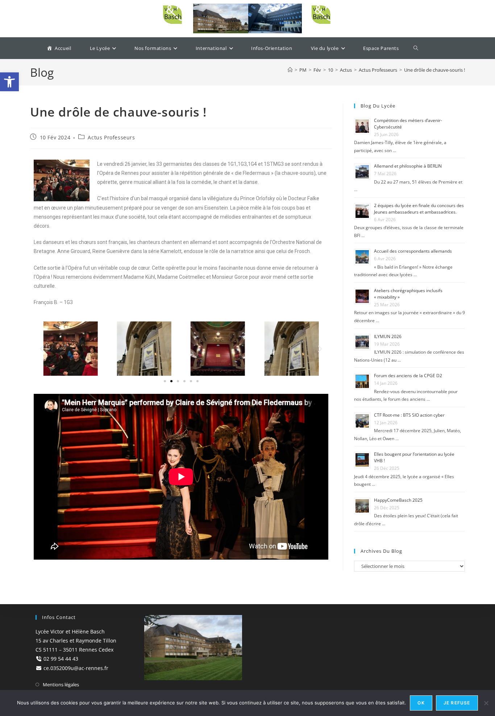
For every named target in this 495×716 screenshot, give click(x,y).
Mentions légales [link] (61, 684)
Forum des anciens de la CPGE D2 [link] (408, 375)
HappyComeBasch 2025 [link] (398, 500)
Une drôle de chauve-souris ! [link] (434, 70)
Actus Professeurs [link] (111, 137)
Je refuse (457, 703)
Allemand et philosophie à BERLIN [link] (408, 166)
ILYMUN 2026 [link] (388, 336)
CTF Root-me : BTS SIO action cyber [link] (409, 415)
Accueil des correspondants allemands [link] (413, 251)
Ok (420, 703)
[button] (165, 381)
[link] (9, 81)
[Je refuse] (486, 703)
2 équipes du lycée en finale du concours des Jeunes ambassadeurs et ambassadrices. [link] (419, 208)
